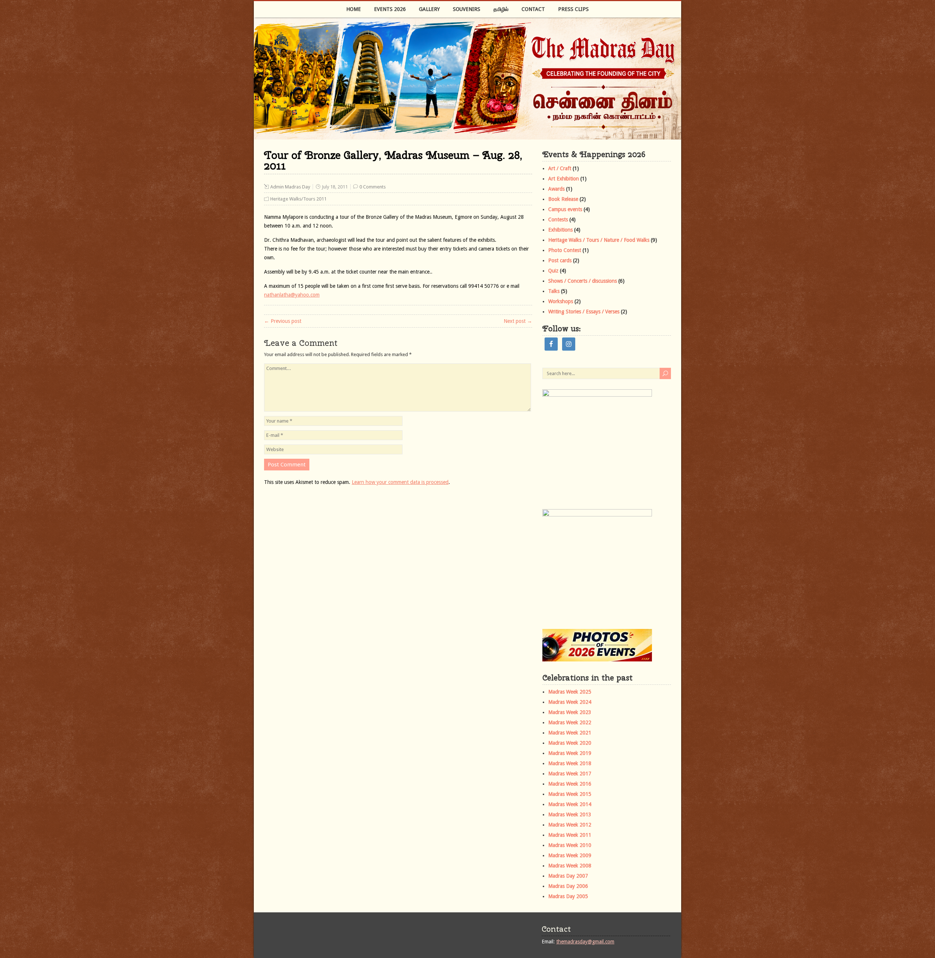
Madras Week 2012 (569, 825)
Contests (558, 219)
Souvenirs (466, 9)
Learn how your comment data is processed (400, 482)
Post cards (560, 260)
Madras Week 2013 (569, 814)
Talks (554, 291)
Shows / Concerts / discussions (582, 281)
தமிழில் (500, 9)
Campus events (565, 209)
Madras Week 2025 (569, 692)
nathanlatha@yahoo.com (292, 295)
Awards (556, 189)
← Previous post (282, 321)
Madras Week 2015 (569, 794)
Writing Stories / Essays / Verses (583, 311)
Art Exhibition (563, 179)
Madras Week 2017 (569, 773)
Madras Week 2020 (569, 743)
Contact (533, 9)
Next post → (518, 321)
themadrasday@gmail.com (585, 941)
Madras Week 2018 (569, 763)
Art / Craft (559, 168)
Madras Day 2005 (568, 896)
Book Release (563, 199)
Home (353, 9)
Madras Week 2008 (569, 866)
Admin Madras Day (290, 187)
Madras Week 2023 (569, 712)
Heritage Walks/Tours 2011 (298, 199)
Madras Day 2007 (568, 876)
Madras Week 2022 (569, 722)
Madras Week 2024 (569, 702)
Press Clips (573, 9)
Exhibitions (560, 230)
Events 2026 (390, 9)
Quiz (553, 271)
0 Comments (372, 187)
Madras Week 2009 (569, 855)
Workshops (560, 301)
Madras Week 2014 (569, 804)
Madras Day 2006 (568, 886)
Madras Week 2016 (569, 784)
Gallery (429, 9)
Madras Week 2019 (569, 753)
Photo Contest (564, 250)
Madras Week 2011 (569, 835)
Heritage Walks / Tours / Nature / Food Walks (598, 240)
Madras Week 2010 (569, 845)
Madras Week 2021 (569, 733)
